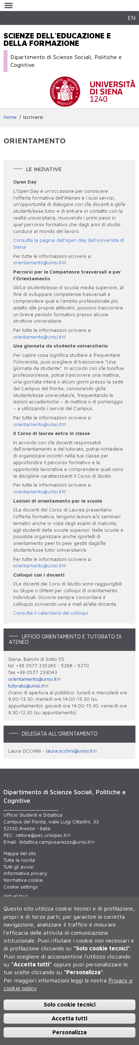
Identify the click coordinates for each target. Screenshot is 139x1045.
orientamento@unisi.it (37, 262)
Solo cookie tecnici (70, 1004)
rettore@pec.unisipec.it (41, 835)
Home (10, 117)
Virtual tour (16, 896)
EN (131, 17)
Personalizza (69, 1032)
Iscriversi (33, 117)
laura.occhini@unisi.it (69, 751)
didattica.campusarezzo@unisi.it (54, 842)
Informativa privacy (25, 873)
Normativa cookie (23, 880)
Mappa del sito (20, 853)
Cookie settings (21, 887)
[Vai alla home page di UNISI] (92, 103)
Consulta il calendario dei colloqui (50, 613)
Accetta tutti (69, 1018)
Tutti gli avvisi (19, 867)
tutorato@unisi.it (26, 686)
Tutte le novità (19, 860)
